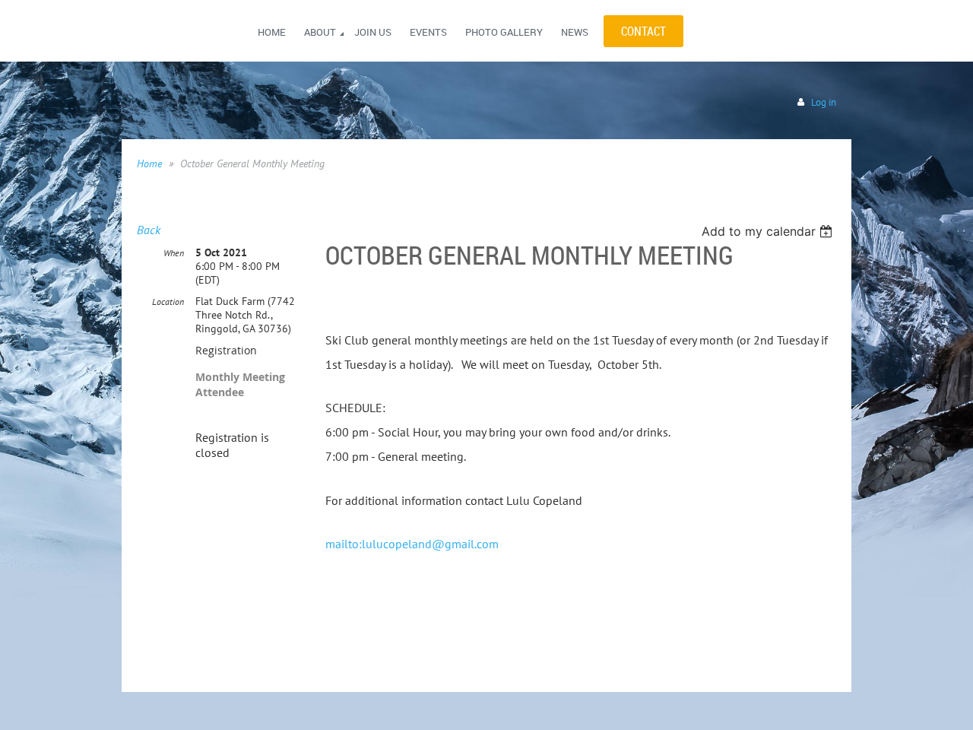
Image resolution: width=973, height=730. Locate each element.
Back (148, 229)
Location (168, 301)
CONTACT (643, 31)
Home (149, 163)
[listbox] (769, 231)
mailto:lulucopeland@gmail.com (412, 543)
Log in (823, 102)
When (173, 253)
